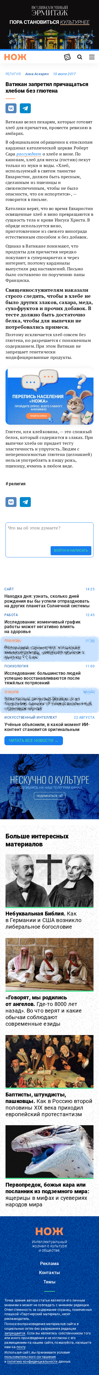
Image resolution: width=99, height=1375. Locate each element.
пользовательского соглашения (30, 1357)
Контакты (49, 1272)
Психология (16, 666)
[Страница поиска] (79, 57)
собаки (11, 692)
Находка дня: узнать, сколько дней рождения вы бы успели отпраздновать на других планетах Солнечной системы (47, 601)
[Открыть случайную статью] (67, 57)
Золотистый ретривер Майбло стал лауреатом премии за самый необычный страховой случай (48, 704)
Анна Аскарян (37, 74)
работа (11, 615)
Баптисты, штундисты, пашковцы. (49, 1104)
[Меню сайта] (92, 57)
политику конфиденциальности (32, 1361)
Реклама (49, 1263)
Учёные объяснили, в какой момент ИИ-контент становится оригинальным (47, 727)
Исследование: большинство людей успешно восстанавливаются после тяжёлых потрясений (42, 678)
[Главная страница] (15, 57)
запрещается (14, 1333)
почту (21, 1347)
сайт (9, 589)
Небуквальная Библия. (43, 920)
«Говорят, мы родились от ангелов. (44, 1010)
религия (13, 74)
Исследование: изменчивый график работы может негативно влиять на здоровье (42, 627)
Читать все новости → (34, 740)
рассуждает (29, 154)
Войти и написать (71, 550)
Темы (49, 1282)
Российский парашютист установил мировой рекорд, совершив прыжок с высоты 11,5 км (44, 652)
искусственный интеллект (30, 717)
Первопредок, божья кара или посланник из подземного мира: (47, 1194)
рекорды (12, 641)
